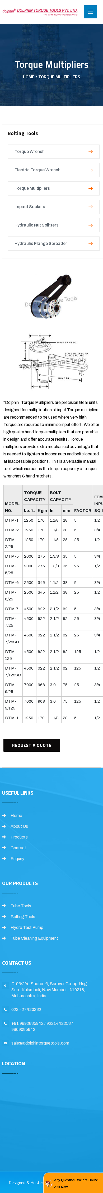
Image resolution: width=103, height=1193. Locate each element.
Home (16, 815)
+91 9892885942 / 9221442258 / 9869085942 (42, 1026)
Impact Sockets (30, 206)
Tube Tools (20, 906)
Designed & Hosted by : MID (34, 1182)
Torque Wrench (30, 151)
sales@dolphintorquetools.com (40, 1043)
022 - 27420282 (26, 1009)
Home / (30, 77)
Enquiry (17, 858)
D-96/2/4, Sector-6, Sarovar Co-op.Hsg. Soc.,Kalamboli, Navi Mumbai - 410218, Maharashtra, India (49, 989)
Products (19, 837)
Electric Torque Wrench (37, 170)
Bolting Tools (22, 916)
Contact (18, 848)
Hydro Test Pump (26, 927)
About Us (19, 826)
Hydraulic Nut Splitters (37, 225)
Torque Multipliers (59, 77)
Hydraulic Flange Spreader (41, 243)
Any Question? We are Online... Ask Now (77, 1183)
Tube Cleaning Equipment (34, 938)
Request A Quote (32, 745)
